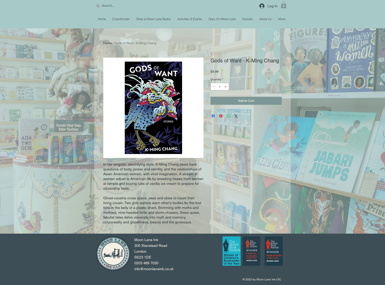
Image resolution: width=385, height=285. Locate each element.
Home (107, 43)
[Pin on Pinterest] (220, 116)
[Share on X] (236, 116)
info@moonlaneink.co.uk (153, 269)
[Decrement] (213, 86)
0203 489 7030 (146, 263)
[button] (284, 4)
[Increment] (225, 86)
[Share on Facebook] (213, 116)
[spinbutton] (219, 86)
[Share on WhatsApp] (228, 116)
